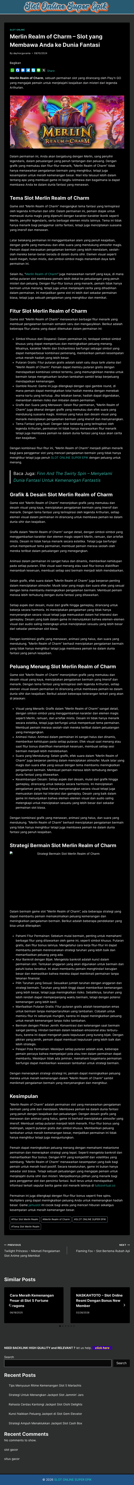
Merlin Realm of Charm (41, 274)
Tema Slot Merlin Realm (25, 1226)
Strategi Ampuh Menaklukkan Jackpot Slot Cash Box (45, 1423)
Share (51, 70)
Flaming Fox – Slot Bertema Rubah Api (103, 1248)
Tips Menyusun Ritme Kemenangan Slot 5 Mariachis (45, 1385)
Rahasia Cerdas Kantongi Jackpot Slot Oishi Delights (45, 1404)
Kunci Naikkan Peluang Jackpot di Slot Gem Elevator (45, 1413)
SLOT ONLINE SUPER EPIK (69, 457)
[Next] (124, 1305)
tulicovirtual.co (105, 1185)
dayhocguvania (22, 53)
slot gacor (11, 1449)
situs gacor (12, 1459)
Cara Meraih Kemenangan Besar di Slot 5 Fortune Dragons (32, 1300)
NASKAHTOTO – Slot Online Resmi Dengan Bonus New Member (99, 1300)
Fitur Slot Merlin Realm (24, 1219)
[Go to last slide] (10, 1305)
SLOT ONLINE (17, 29)
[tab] (60, 1326)
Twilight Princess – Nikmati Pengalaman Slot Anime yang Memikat (32, 1250)
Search (9, 1357)
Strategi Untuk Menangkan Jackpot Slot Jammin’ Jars (46, 1395)
